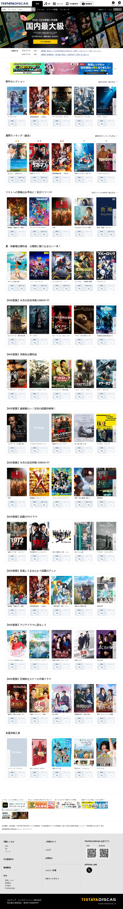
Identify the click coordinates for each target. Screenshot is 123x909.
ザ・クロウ (33, 336)
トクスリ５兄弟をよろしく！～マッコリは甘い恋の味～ (26, 660)
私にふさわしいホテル (37, 768)
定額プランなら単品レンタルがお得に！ (93, 800)
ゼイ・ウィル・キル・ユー (61, 336)
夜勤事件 (100, 498)
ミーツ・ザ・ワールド (15, 768)
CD (49, 4)
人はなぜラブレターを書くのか (85, 227)
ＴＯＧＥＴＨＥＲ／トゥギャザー (41, 444)
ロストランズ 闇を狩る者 (16, 336)
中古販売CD (74, 4)
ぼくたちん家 (79, 552)
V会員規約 (12, 826)
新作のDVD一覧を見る (107, 82)
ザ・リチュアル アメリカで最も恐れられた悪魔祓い (69, 117)
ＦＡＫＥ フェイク (103, 444)
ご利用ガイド (101, 9)
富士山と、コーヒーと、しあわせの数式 (88, 768)
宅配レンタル (9, 880)
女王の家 (100, 660)
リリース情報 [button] (52, 9)
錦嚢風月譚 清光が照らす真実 (85, 714)
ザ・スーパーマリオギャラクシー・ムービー (44, 227)
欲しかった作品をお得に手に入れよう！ (40, 800)
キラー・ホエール (103, 390)
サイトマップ (27, 829)
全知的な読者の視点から (105, 336)
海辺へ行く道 (56, 768)
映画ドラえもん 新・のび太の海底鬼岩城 (88, 173)
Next (115, 106)
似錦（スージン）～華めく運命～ (41, 714)
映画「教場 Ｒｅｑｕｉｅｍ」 (107, 227)
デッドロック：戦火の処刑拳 (61, 390)
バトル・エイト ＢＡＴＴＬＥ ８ (86, 390)
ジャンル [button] (40, 9)
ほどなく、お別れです (15, 173)
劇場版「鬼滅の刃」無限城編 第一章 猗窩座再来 (24, 227)
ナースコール (12, 117)
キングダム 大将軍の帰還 (83, 281)
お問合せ (49, 858)
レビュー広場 (50, 870)
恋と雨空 (55, 714)
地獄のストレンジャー (59, 444)
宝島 (53, 227)
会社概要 (5, 826)
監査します (78, 660)
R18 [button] (116, 9)
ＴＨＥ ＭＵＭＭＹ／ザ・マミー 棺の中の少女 (90, 336)
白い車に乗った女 (80, 444)
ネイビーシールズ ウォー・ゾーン (41, 390)
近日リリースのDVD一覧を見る (104, 193)
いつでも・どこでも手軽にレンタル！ (13, 800)
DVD (37, 4)
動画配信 (89, 4)
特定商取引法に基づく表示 (95, 826)
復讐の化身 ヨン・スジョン (61, 660)
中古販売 (8, 885)
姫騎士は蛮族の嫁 (80, 606)
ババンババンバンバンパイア (61, 498)
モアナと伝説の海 (13, 281)
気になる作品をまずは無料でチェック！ (14, 810)
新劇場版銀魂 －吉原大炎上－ (40, 117)
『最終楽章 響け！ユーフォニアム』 (64, 606)
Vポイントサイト (52, 878)
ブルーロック (101, 281)
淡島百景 (100, 606)
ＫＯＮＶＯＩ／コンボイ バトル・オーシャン (90, 117)
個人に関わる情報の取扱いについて (73, 826)
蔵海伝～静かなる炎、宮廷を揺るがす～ (21, 714)
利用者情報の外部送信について (12, 829)
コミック (60, 4)
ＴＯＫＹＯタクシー (103, 173)
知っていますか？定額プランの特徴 (65, 800)
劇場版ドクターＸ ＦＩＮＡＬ (40, 498)
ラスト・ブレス (102, 117)
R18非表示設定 (10, 888)
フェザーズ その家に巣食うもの (18, 444)
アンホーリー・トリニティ (16, 390)
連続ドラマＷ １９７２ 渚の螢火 (19, 552)
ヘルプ (110, 9)
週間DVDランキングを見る (105, 136)
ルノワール (100, 768)
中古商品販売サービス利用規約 (51, 826)
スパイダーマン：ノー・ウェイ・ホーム (65, 281)
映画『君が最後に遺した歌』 (84, 498)
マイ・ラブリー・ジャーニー (39, 660)
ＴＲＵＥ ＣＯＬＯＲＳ (105, 552)
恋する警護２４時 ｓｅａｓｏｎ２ (63, 552)
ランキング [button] (64, 9)
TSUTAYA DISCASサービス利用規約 (28, 826)
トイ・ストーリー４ (36, 281)
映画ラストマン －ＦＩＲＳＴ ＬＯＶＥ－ (44, 173)
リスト (113, 5)
